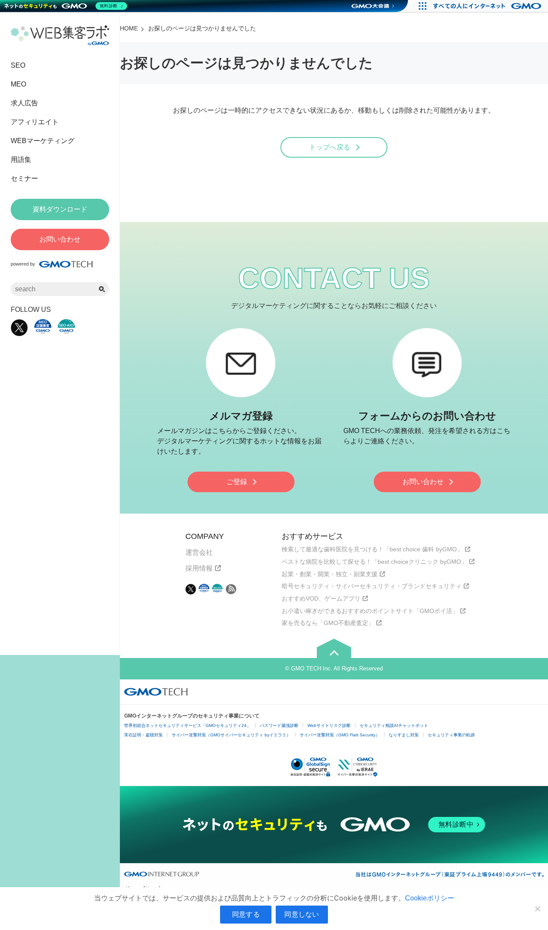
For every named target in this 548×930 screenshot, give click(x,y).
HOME (129, 28)
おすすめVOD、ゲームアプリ (321, 598)
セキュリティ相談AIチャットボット (394, 725)
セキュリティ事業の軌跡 (451, 735)
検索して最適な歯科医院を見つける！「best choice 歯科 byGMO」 (372, 549)
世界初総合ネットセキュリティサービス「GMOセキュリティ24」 (187, 725)
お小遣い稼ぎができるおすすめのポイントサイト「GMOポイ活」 (370, 610)
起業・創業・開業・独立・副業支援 (330, 574)
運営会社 (199, 552)
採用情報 (199, 568)
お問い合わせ (423, 481)
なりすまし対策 (404, 735)
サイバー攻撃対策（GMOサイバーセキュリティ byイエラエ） (231, 735)
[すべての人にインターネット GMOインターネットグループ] (488, 6)
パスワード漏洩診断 (279, 725)
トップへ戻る (329, 147)
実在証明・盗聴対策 (143, 735)
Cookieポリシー (429, 898)
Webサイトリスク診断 (329, 725)
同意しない (301, 914)
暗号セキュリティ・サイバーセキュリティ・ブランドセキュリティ (372, 586)
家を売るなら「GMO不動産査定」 (328, 622)
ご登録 (236, 481)
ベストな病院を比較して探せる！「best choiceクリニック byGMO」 (374, 561)
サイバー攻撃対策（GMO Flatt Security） (340, 735)
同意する (246, 914)
